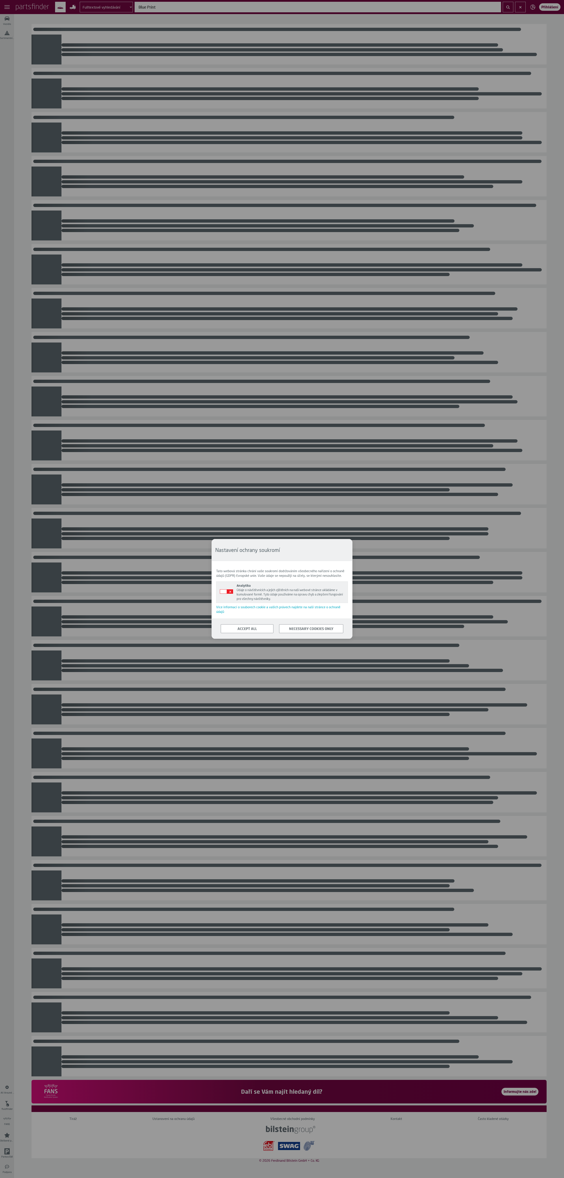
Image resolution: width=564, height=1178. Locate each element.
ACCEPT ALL (247, 629)
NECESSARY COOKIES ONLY (311, 629)
